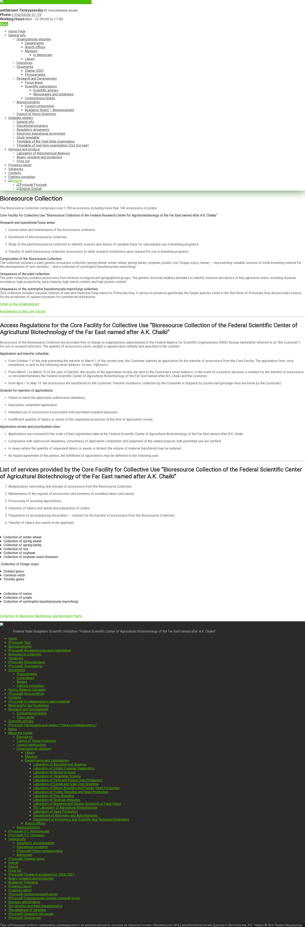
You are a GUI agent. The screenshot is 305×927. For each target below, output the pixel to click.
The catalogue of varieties (27, 910)
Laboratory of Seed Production (55, 812)
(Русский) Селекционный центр (33, 894)
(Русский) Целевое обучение (30, 914)
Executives (25, 63)
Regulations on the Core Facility (23, 311)
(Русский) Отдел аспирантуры (40, 851)
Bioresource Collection (24, 654)
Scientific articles (45, 90)
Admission (24, 855)
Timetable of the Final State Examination (46, 141)
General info (17, 35)
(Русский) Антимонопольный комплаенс (39, 650)
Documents (25, 67)
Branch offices (35, 47)
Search (13, 863)
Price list (23, 161)
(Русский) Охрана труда (26, 859)
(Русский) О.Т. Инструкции (28, 831)
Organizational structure (34, 39)
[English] (15, 181)
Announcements (28, 102)
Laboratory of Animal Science (54, 772)
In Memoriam (42, 55)
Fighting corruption (21, 177)
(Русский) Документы (25, 666)
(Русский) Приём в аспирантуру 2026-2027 (41, 875)
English (36, 189)
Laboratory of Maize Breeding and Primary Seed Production (76, 788)
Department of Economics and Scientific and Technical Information (81, 819)
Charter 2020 (34, 71)
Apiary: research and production (39, 157)
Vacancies (15, 169)
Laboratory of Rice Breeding (53, 796)
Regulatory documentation (35, 843)
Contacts (14, 173)
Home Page (17, 31)
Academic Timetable (23, 882)
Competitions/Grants (40, 98)
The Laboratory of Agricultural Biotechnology (65, 808)
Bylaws (22, 682)
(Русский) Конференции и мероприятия (39, 701)
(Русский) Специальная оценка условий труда (44, 898)
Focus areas (34, 82)
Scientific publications (41, 86)
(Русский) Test (19, 642)
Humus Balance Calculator (27, 690)
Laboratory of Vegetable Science (57, 776)
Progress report (20, 165)
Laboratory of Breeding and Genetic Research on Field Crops (77, 804)
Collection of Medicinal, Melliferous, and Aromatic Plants (41, 616)
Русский (39, 185)
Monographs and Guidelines (53, 94)
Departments (34, 43)
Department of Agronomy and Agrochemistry (65, 816)
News (12, 729)
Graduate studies (20, 118)
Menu (4, 24)
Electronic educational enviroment (41, 134)
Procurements (35, 75)
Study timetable (28, 137)
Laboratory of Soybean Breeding (56, 800)
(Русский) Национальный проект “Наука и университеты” (52, 725)
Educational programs (32, 126)
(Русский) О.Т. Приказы (26, 835)
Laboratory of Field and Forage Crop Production (67, 780)
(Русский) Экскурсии (24, 918)
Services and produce (24, 149)
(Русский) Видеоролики (26, 662)
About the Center (20, 733)
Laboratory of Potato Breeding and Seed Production (70, 792)
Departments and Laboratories (47, 760)
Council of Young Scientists (36, 114)
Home (12, 639)
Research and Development (37, 79)
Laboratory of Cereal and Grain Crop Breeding (66, 784)
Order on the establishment (19, 304)
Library (30, 59)
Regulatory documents (33, 130)
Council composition (39, 106)
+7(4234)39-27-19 (26, 15)
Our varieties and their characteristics (35, 906)
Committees (25, 678)
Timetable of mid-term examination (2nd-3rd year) (53, 145)
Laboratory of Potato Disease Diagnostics (64, 768)
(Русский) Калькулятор (26, 694)
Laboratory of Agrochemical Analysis (43, 153)
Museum (31, 51)
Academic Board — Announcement (49, 110)
